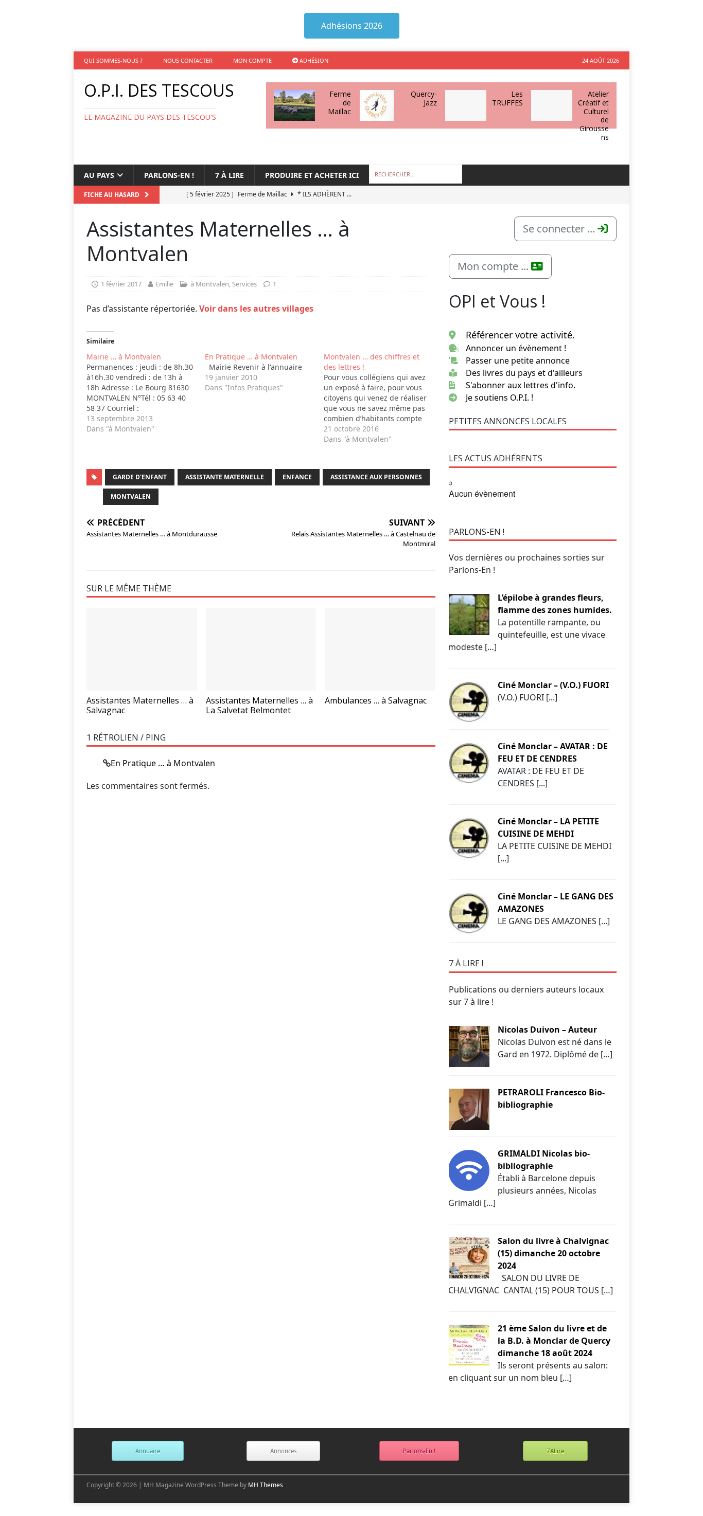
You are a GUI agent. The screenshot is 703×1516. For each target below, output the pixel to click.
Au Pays (99, 175)
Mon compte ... (494, 266)
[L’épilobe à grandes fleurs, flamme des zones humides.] (468, 613)
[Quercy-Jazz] (377, 105)
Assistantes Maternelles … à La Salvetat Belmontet (259, 705)
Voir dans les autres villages (256, 308)
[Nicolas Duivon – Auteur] (468, 1045)
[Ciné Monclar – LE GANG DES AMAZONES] (468, 912)
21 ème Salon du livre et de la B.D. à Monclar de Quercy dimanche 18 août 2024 (554, 1341)
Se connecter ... (560, 229)
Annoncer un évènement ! (516, 348)
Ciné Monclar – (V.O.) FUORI (553, 685)
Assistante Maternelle (224, 477)
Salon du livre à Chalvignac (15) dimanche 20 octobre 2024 (553, 1253)
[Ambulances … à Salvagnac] (380, 649)
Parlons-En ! (419, 1451)
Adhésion (313, 60)
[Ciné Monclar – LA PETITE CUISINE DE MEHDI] (468, 837)
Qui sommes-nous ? (113, 60)
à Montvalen (209, 283)
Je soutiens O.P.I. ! (499, 397)
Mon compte (252, 60)
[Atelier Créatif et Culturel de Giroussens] (551, 105)
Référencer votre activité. (520, 335)
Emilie (164, 283)
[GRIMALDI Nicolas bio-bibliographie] (468, 1169)
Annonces (283, 1451)
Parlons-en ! (169, 175)
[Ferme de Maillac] (294, 105)
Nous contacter (188, 60)
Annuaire (147, 1451)
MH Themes (265, 1485)
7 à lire (229, 175)
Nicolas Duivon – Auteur (547, 1029)
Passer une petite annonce (518, 360)
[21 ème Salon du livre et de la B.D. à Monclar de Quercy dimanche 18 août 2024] (468, 1344)
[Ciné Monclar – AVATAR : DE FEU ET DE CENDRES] (468, 762)
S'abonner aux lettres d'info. (520, 385)
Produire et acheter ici (312, 175)
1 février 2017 (121, 283)
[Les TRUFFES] (465, 105)
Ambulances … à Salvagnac (376, 700)
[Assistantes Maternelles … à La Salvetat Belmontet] (261, 649)
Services (244, 283)
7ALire (555, 1451)
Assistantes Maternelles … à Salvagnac (140, 705)
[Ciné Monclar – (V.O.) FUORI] (468, 701)
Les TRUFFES (507, 98)
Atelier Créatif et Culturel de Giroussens (593, 115)
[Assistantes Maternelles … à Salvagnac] (141, 649)
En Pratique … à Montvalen (163, 763)
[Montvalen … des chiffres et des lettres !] (383, 398)
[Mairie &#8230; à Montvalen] (145, 393)
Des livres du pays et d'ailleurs (524, 372)
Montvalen (131, 496)
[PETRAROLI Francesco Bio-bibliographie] (468, 1108)
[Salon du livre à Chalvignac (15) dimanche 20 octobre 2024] (468, 1256)
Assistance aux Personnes (376, 477)
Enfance (297, 477)
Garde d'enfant (140, 477)
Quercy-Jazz (424, 98)
